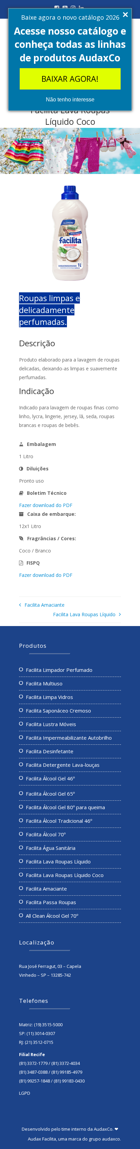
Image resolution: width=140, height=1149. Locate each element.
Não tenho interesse (70, 99)
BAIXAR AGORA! (70, 78)
